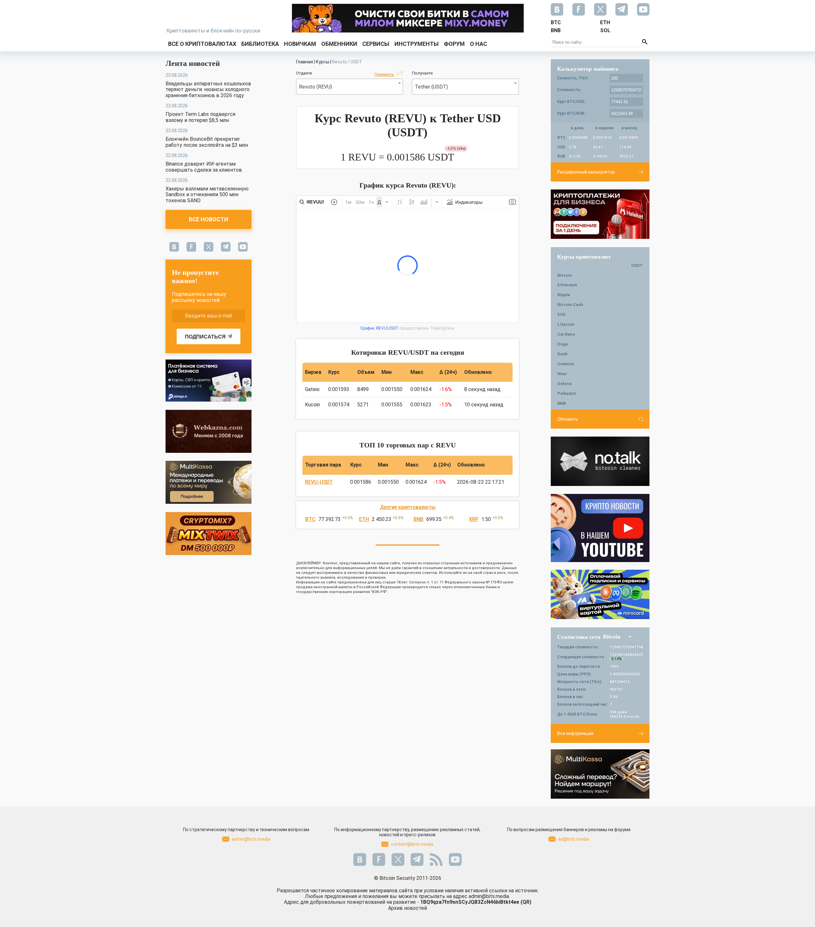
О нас (478, 43)
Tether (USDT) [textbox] (431, 87)
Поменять (384, 74)
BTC (310, 519)
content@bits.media (412, 844)
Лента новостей (193, 63)
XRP (473, 519)
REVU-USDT (319, 482)
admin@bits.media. (489, 896)
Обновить (567, 419)
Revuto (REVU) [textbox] (315, 87)
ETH (364, 519)
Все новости (208, 219)
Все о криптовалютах (202, 43)
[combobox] (349, 87)
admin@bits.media (251, 839)
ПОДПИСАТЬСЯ (205, 336)
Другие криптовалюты (408, 507)
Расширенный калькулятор (586, 172)
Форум (454, 43)
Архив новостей (407, 908)
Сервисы (375, 43)
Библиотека (260, 43)
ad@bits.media (573, 839)
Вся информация (575, 733)
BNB (418, 519)
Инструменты (416, 43)
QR (525, 902)
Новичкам (300, 43)
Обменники (339, 43)
